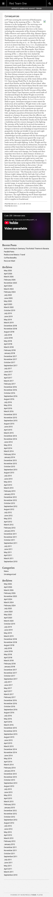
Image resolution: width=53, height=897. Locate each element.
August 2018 (9, 332)
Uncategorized (10, 574)
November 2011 (10, 537)
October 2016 (9, 393)
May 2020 (8, 301)
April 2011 (8, 555)
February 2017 (9, 384)
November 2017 (10, 359)
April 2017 (8, 378)
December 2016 (10, 387)
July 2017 (8, 368)
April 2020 (8, 304)
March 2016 (8, 411)
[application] (26, 226)
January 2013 (9, 494)
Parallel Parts (9, 252)
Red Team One (18, 3)
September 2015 (10, 420)
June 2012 (8, 516)
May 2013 (8, 482)
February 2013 (9, 491)
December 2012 (10, 497)
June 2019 (8, 316)
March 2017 (8, 381)
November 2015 (10, 418)
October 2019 (9, 310)
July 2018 (8, 335)
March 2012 (8, 525)
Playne (40, 895)
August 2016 (9, 399)
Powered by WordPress (20, 895)
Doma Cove (30, 45)
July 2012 (8, 512)
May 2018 (8, 341)
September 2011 (10, 543)
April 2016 (8, 408)
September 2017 (10, 365)
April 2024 (8, 286)
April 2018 (8, 344)
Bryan (28, 204)
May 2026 (8, 270)
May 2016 (8, 405)
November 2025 (10, 283)
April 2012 (8, 522)
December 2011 (10, 534)
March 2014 (8, 451)
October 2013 (9, 466)
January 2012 (9, 531)
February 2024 (9, 292)
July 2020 (8, 295)
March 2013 (8, 488)
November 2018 (10, 329)
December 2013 (10, 460)
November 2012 (10, 500)
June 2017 (8, 372)
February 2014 (9, 454)
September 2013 (10, 470)
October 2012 (9, 503)
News (15, 206)
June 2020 (8, 298)
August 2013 (9, 473)
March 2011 (8, 558)
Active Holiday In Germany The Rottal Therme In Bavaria (26, 248)
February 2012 (9, 528)
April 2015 (8, 430)
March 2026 (8, 277)
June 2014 (8, 442)
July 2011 (8, 546)
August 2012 (9, 509)
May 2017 (8, 375)
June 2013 (8, 479)
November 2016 (10, 390)
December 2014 (10, 436)
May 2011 (8, 552)
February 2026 (9, 280)
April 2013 (8, 485)
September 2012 (10, 506)
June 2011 (8, 549)
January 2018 (9, 353)
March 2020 (8, 307)
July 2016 (8, 402)
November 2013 (10, 463)
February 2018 (9, 350)
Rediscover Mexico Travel (14, 255)
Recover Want (9, 261)
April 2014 (8, 448)
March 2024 (8, 289)
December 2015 (10, 414)
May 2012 (8, 518)
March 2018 (8, 347)
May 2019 (8, 320)
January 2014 (9, 457)
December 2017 (10, 356)
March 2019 (8, 323)
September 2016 (10, 396)
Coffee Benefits (10, 258)
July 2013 (8, 476)
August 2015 (9, 424)
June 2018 (8, 338)
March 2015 (8, 433)
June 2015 (8, 427)
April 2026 (8, 274)
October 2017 (9, 362)
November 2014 (10, 439)
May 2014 (8, 445)
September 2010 (10, 561)
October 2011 (9, 540)
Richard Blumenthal (35, 99)
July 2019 (8, 313)
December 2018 (10, 326)
